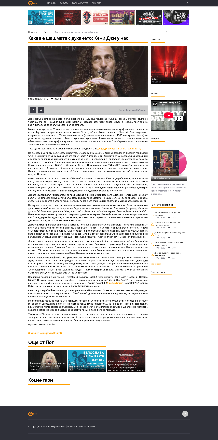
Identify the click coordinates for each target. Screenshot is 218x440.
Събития (96, 3)
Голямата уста (80, 3)
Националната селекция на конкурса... (167, 213)
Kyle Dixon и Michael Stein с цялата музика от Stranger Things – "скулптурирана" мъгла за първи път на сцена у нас (125, 367)
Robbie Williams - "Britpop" (164, 178)
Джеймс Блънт (115, 283)
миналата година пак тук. (120, 148)
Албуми (64, 3)
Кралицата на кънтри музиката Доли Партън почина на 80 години (47, 366)
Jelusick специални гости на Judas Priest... (170, 233)
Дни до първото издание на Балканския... (168, 254)
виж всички (156, 264)
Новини (51, 3)
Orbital (155, 79)
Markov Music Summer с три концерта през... (167, 223)
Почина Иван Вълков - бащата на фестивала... (169, 243)
